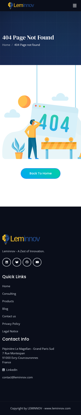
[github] (27, 262)
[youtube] (37, 262)
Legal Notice (10, 331)
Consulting (9, 293)
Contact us (9, 316)
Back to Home (41, 173)
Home (6, 45)
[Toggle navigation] (75, 5)
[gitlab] (16, 262)
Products (8, 301)
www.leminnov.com (57, 408)
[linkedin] (6, 262)
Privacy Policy (11, 324)
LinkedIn (11, 370)
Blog (5, 308)
